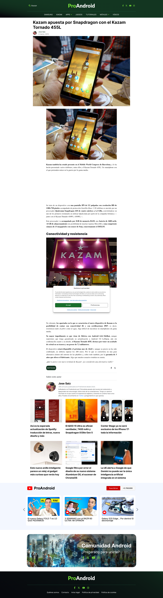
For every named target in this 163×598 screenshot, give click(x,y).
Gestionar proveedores (63, 300)
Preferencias (95, 305)
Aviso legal (93, 309)
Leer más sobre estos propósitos (78, 300)
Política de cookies (72, 309)
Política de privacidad (83, 309)
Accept (68, 305)
